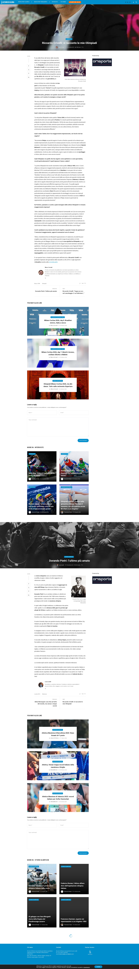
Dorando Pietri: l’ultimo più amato (46, 291)
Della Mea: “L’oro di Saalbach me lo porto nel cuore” (42, 474)
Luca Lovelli (61, 565)
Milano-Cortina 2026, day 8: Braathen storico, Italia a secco (58, 321)
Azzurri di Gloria (55, 738)
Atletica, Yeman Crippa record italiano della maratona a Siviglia (58, 766)
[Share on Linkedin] (28, 77)
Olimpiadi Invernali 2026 (57, 317)
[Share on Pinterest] (28, 73)
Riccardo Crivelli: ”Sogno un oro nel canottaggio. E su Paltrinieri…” (73, 292)
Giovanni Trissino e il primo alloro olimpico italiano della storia (41, 887)
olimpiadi (44, 283)
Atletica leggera (57, 729)
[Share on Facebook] (28, 65)
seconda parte (53, 262)
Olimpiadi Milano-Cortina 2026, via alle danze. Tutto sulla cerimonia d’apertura (58, 385)
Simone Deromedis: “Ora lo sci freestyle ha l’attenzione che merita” (72, 473)
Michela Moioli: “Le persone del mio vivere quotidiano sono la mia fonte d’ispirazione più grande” (41, 506)
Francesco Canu (68, 512)
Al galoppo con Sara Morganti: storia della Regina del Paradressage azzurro (40, 919)
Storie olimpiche (69, 556)
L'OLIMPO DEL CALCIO (75, 2)
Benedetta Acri (54, 769)
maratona (44, 694)
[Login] (133, 2)
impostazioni (87, 967)
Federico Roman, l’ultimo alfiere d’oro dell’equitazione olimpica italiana (72, 885)
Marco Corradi (61, 47)
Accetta (98, 966)
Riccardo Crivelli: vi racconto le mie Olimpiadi (73, 703)
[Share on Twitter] (28, 69)
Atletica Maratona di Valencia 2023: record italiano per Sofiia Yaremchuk (58, 798)
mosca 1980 (37, 283)
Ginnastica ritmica (66, 487)
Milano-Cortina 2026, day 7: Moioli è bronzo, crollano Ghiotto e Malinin (58, 353)
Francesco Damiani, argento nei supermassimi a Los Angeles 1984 (73, 920)
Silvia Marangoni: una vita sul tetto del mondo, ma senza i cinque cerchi (46, 704)
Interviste (69, 39)
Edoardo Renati (35, 478)
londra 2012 (37, 694)
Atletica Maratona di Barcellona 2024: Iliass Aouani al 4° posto (58, 734)
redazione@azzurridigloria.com (66, 954)
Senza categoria (57, 380)
